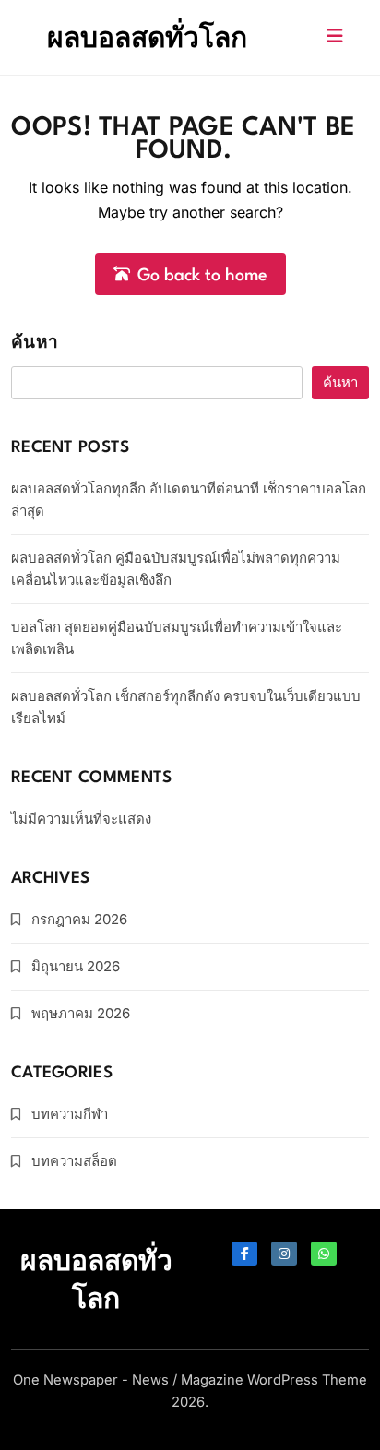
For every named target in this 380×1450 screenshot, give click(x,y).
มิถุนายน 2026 (75, 966)
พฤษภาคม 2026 (80, 1013)
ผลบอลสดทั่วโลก (147, 36)
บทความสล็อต (74, 1161)
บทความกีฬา (69, 1114)
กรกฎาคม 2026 (79, 919)
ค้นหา (34, 343)
